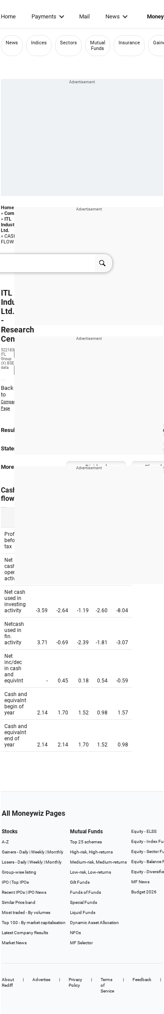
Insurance (129, 43)
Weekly (38, 852)
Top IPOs (20, 882)
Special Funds (83, 902)
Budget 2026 (144, 892)
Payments (43, 16)
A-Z (5, 842)
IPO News (37, 892)
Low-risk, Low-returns (90, 872)
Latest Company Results (25, 932)
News (112, 16)
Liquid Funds (82, 912)
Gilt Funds (80, 882)
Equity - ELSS (144, 831)
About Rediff (8, 982)
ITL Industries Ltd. (12, 224)
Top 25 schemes (86, 842)
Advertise (41, 979)
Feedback (142, 979)
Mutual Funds (97, 45)
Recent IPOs (13, 892)
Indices (39, 43)
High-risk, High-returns (91, 852)
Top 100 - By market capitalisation (34, 922)
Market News (14, 943)
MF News (140, 882)
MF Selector (81, 943)
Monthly (55, 852)
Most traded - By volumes (26, 912)
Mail (84, 16)
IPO (5, 882)
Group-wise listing (19, 872)
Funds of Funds (85, 892)
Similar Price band (18, 902)
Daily (23, 852)
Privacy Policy (75, 982)
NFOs (75, 932)
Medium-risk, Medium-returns (98, 862)
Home (8, 16)
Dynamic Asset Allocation (94, 922)
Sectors (68, 43)
